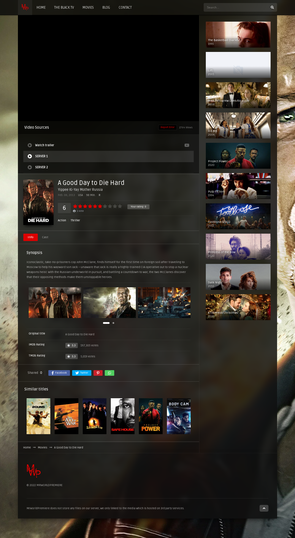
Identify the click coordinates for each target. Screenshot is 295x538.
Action (62, 220)
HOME (41, 7)
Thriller (75, 220)
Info (30, 237)
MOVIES (88, 7)
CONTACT (125, 7)
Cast (45, 237)
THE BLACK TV (64, 7)
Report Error (167, 127)
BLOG (106, 7)
